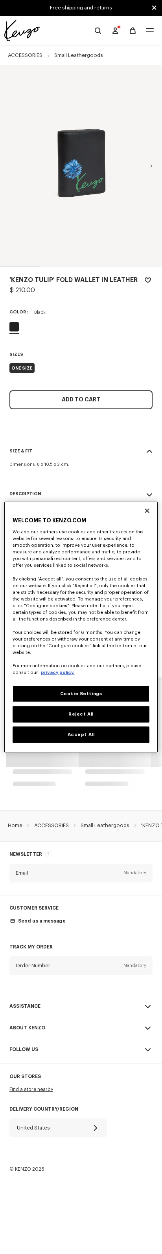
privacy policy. (57, 672)
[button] (81, 873)
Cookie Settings (81, 694)
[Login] (115, 30)
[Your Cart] (132, 30)
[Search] (98, 30)
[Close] (147, 510)
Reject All (81, 714)
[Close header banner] (154, 8)
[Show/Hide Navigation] (150, 31)
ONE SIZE (22, 368)
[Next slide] (151, 166)
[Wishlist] (148, 281)
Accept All (81, 734)
